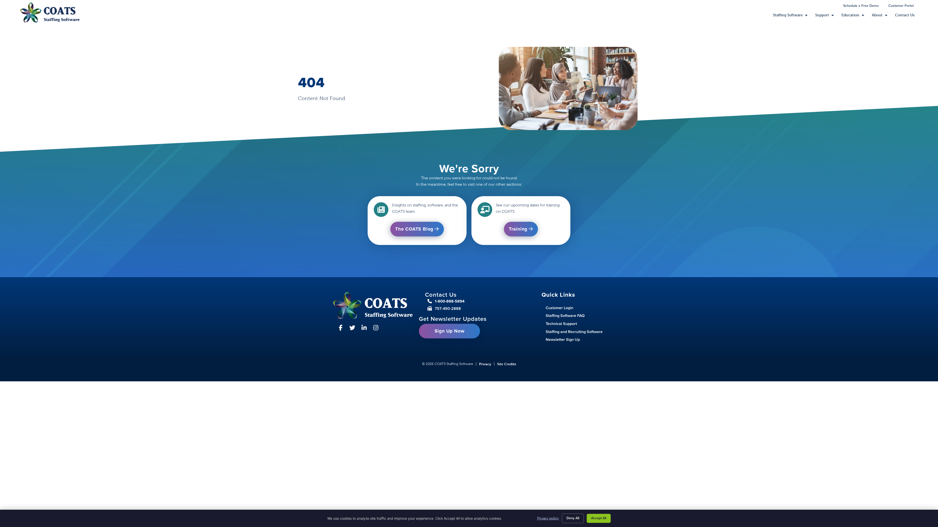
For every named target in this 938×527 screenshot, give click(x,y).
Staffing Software (792, 16)
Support (826, 16)
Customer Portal (903, 6)
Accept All (598, 518)
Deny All (572, 518)
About (881, 16)
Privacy (485, 364)
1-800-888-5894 (450, 301)
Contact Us (906, 16)
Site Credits (506, 364)
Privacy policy (548, 518)
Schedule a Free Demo (863, 6)
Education (855, 16)
